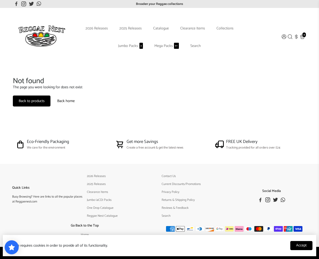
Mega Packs (166, 46)
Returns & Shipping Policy (178, 199)
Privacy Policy (170, 192)
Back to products (32, 101)
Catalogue (161, 28)
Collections (225, 28)
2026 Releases (96, 28)
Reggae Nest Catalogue (102, 215)
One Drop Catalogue (100, 207)
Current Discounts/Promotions (181, 184)
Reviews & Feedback (175, 207)
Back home (66, 101)
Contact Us (169, 176)
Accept (301, 245)
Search (195, 46)
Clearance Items (192, 28)
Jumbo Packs (130, 46)
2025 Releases (130, 28)
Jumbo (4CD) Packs (99, 199)
